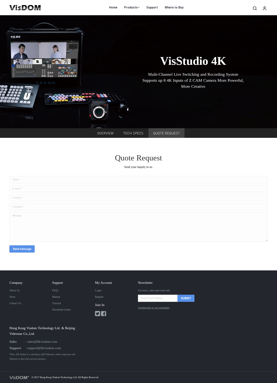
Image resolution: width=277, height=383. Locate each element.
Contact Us (15, 303)
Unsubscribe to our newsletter (154, 307)
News (12, 296)
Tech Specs (133, 133)
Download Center (61, 309)
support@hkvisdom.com (44, 348)
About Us (14, 290)
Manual (56, 296)
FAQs (55, 290)
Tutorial (56, 303)
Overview (105, 133)
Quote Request (166, 133)
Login (98, 290)
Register (99, 296)
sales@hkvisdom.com (42, 341)
